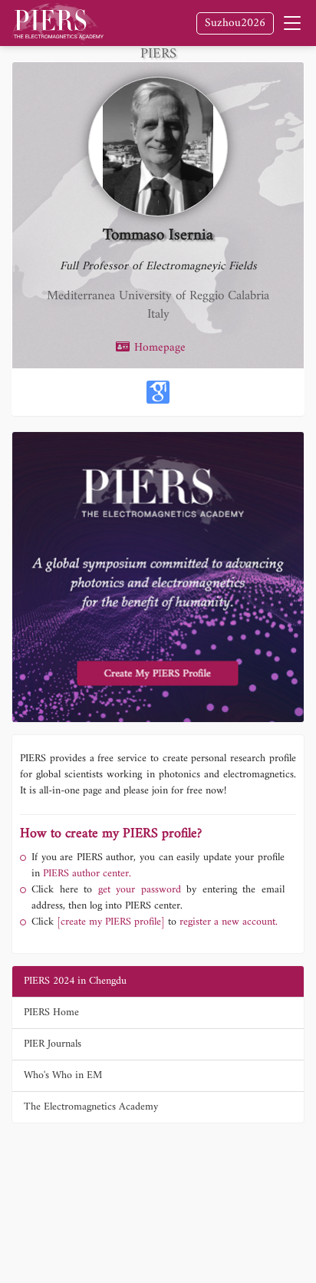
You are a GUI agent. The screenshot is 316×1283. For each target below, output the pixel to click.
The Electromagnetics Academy (91, 1106)
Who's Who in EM (63, 1075)
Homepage (158, 348)
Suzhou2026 (235, 23)
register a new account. (228, 922)
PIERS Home (51, 1012)
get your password (136, 889)
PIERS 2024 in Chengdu (75, 981)
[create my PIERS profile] (111, 922)
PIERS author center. (87, 873)
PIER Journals (52, 1044)
